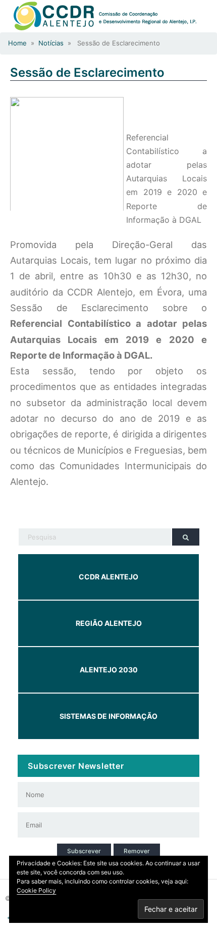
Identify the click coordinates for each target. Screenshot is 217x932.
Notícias (51, 43)
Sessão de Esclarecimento (87, 72)
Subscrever (84, 851)
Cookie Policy (36, 890)
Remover (137, 851)
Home (17, 43)
